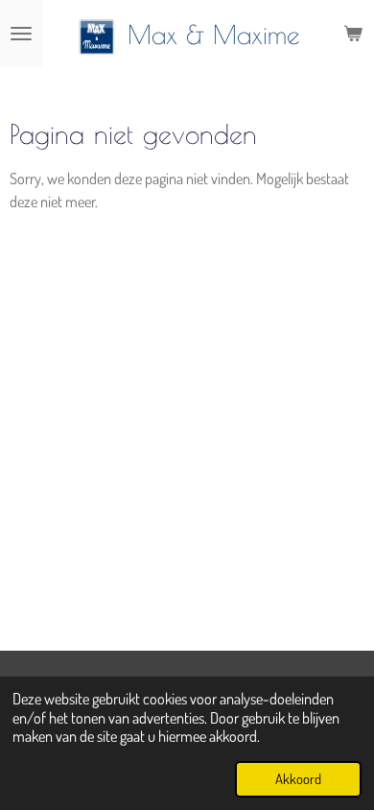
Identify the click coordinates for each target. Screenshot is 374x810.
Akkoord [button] (298, 778)
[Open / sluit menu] (21, 33)
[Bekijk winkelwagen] (353, 33)
